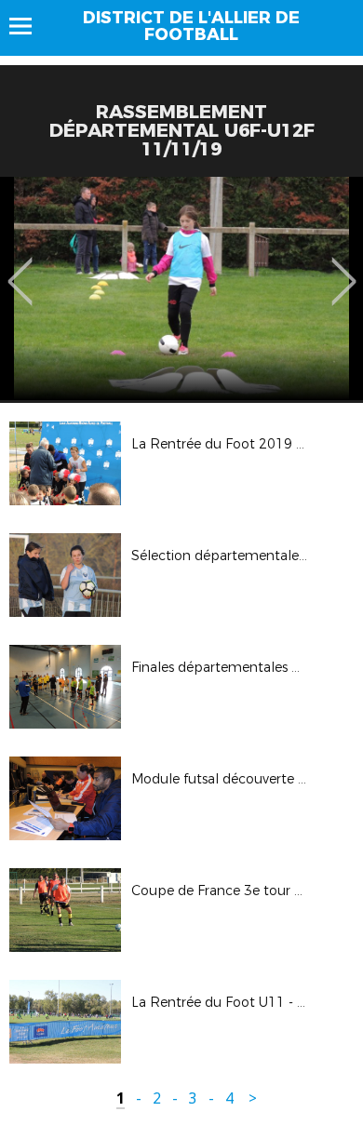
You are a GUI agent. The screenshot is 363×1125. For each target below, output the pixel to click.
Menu (29, 26)
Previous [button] (20, 268)
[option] (181, 288)
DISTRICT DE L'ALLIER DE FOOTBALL (191, 26)
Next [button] (344, 268)
